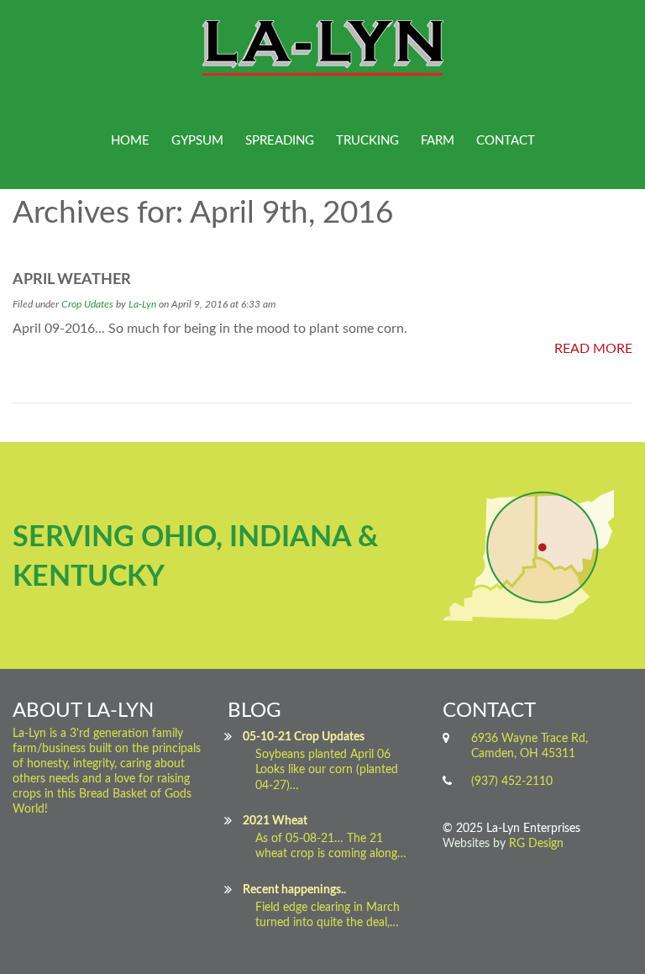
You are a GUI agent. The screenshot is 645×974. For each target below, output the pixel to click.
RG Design (536, 844)
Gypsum (197, 140)
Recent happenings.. (294, 890)
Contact (505, 140)
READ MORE (593, 348)
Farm (437, 140)
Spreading (279, 140)
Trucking (367, 140)
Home (130, 140)
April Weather (72, 279)
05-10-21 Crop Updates (303, 737)
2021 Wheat (275, 821)
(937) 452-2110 (512, 781)
